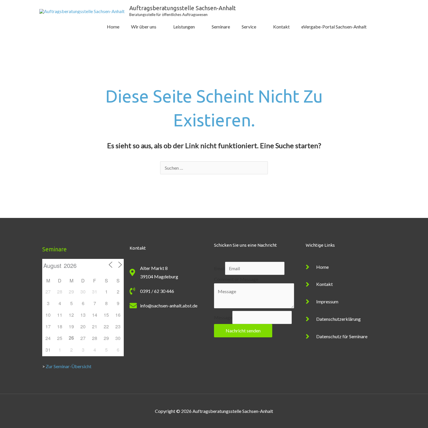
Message (223, 317)
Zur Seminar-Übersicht (68, 366)
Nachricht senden (243, 330)
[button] (380, 27)
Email (219, 268)
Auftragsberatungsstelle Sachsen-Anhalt (182, 8)
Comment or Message (236, 279)
